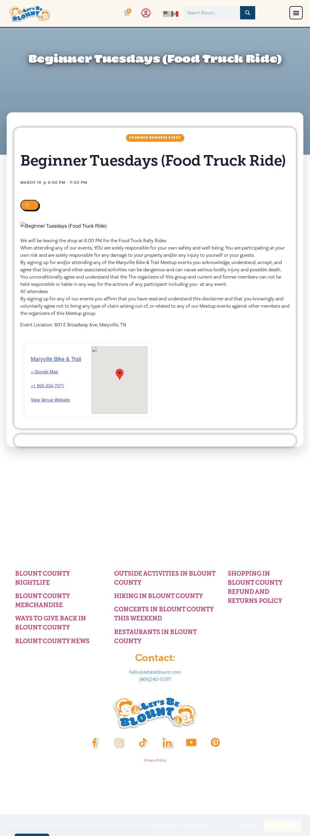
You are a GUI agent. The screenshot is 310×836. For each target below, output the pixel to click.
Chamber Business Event (155, 138)
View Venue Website (50, 400)
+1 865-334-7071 (47, 385)
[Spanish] (175, 13)
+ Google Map (44, 371)
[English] (167, 13)
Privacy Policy (155, 760)
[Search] (247, 12)
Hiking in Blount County (158, 596)
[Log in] (145, 15)
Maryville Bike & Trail (56, 358)
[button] (296, 12)
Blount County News (52, 641)
